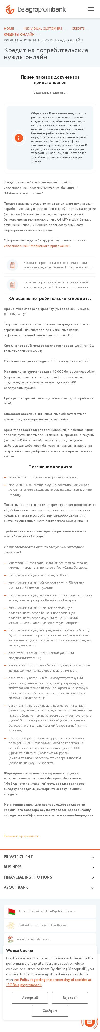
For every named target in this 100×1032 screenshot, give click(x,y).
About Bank (16, 888)
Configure (50, 1010)
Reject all (70, 997)
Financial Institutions (28, 877)
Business (12, 867)
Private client (18, 857)
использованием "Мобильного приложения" (37, 246)
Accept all (30, 997)
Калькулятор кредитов (21, 836)
